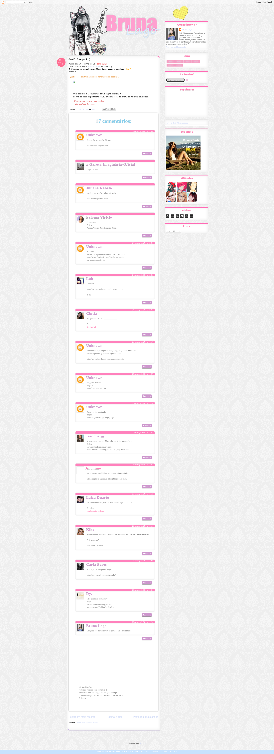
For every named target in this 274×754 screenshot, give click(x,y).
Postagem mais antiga (145, 716)
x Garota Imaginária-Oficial (110, 164)
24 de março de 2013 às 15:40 (142, 190)
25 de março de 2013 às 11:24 (142, 403)
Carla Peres (96, 564)
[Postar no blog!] (106, 109)
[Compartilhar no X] (109, 109)
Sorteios (196, 61)
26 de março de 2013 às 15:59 (142, 590)
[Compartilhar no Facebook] (111, 109)
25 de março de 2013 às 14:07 (142, 465)
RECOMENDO (94, 66)
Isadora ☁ (95, 436)
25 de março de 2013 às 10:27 (142, 374)
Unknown (94, 135)
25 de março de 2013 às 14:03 (142, 433)
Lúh (89, 278)
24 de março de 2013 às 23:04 (142, 310)
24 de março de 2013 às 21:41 (142, 243)
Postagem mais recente (81, 716)
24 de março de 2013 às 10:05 (142, 131)
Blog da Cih (91, 327)
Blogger (143, 743)
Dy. (89, 594)
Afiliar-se (170, 65)
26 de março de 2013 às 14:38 (142, 561)
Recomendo (179, 65)
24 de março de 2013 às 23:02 (142, 275)
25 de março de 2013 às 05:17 (142, 342)
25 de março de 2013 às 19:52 (142, 494)
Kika (90, 529)
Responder (147, 153)
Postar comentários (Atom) (87, 723)
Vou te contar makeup (95, 511)
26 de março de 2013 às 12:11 (142, 526)
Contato (179, 61)
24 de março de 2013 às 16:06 (142, 219)
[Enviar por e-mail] (103, 109)
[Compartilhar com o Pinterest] (114, 109)
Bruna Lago (96, 626)
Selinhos (188, 61)
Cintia (91, 313)
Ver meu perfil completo (176, 47)
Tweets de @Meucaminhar (177, 123)
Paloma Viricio (99, 217)
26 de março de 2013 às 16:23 (142, 622)
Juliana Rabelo (99, 188)
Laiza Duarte (97, 497)
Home (170, 61)
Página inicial (114, 716)
